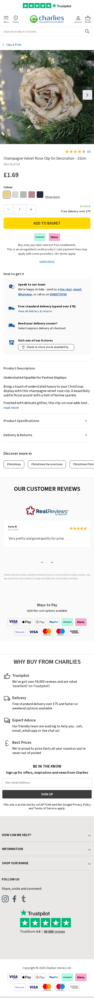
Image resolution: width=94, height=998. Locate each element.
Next (87, 95)
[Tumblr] (23, 898)
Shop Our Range (15, 863)
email (77, 289)
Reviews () (89, 152)
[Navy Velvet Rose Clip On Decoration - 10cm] (40, 194)
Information (12, 848)
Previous (6, 95)
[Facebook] (14, 898)
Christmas (14, 464)
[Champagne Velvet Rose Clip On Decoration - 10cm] (6, 194)
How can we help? (16, 835)
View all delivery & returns (35, 311)
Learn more (47, 261)
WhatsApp (25, 294)
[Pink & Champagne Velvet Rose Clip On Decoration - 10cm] (31, 194)
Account (78, 22)
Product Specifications (21, 420)
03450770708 (58, 294)
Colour (7, 187)
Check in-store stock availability (47, 347)
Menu (6, 22)
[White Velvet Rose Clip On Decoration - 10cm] (15, 194)
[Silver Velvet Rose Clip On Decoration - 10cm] (23, 194)
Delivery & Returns (17, 435)
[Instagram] (5, 898)
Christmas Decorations (47, 464)
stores (16, 22)
